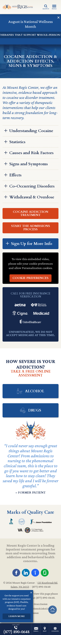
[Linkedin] (25, 572)
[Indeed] (35, 572)
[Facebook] (16, 572)
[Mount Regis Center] (18, 7)
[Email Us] (36, 629)
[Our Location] (44, 629)
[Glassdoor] (44, 572)
